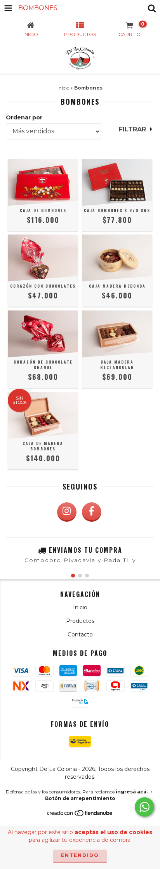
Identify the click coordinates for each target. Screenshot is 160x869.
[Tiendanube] (80, 815)
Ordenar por (24, 117)
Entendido (80, 855)
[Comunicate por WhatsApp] (144, 807)
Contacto (80, 634)
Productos (80, 620)
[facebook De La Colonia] (91, 512)
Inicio (63, 88)
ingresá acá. (132, 792)
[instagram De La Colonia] (67, 512)
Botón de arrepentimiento (80, 798)
